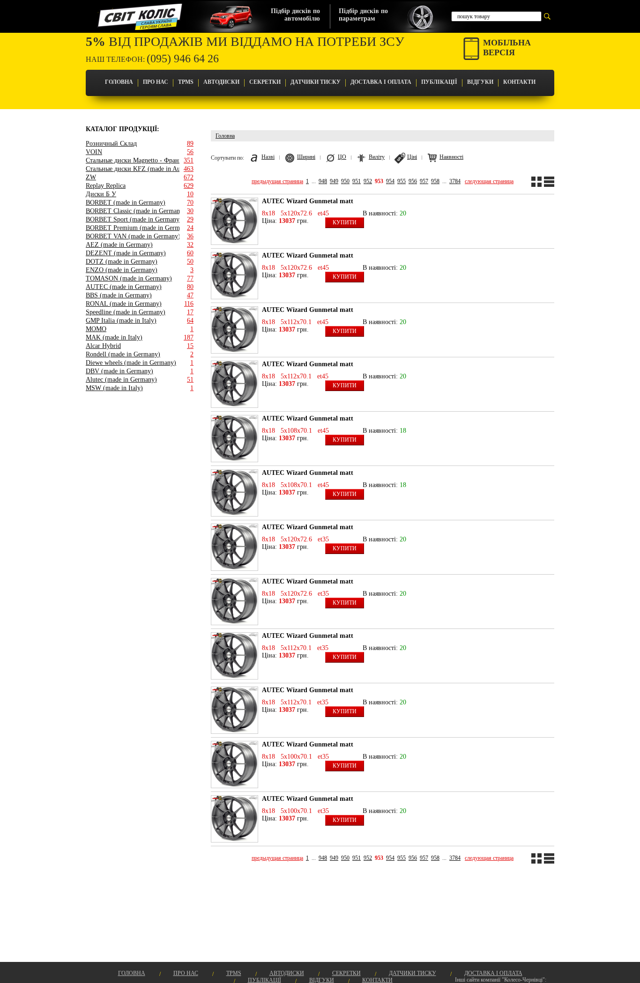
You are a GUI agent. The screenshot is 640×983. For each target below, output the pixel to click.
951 (356, 181)
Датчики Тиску (315, 82)
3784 (455, 181)
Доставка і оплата (380, 82)
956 (413, 181)
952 (368, 181)
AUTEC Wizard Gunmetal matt (307, 201)
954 (390, 181)
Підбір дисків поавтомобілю (295, 14)
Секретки (265, 82)
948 (323, 181)
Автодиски (221, 82)
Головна (119, 82)
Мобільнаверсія (507, 47)
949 (334, 181)
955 (401, 181)
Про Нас (155, 82)
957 (424, 181)
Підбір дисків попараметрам (363, 14)
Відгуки (480, 82)
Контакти (519, 82)
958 (435, 181)
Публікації (439, 82)
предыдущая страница (277, 181)
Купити (345, 222)
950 (345, 181)
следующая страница (489, 181)
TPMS (185, 82)
